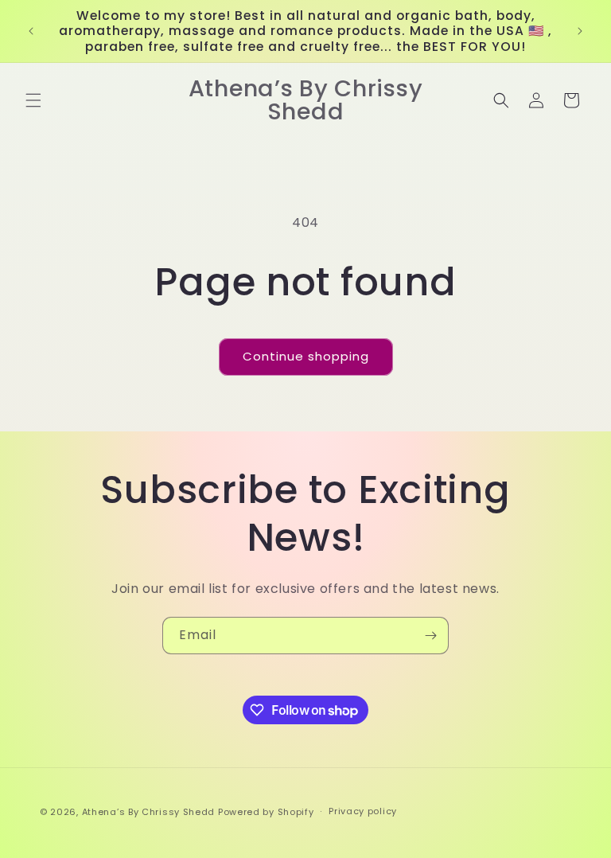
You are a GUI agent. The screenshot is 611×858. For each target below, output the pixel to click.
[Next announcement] (579, 31)
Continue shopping (306, 356)
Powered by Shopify (266, 811)
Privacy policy (363, 811)
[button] (33, 100)
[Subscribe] (430, 635)
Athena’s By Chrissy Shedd (149, 811)
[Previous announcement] (31, 31)
